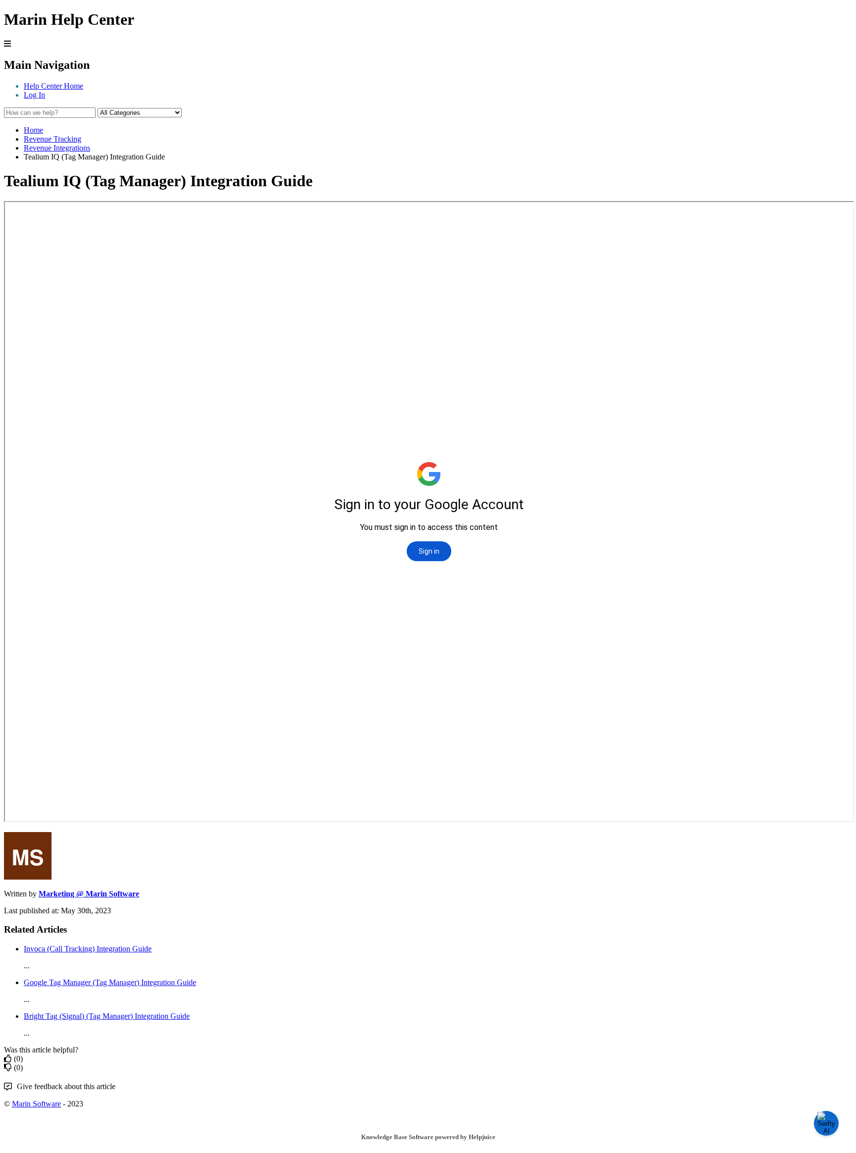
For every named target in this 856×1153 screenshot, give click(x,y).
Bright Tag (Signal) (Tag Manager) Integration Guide (107, 1016)
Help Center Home (53, 86)
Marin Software (36, 1104)
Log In (34, 95)
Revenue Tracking (52, 139)
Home (33, 130)
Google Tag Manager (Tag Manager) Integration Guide (110, 982)
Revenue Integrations (57, 148)
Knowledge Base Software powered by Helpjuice (428, 1137)
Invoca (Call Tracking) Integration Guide (88, 948)
